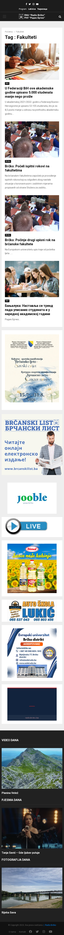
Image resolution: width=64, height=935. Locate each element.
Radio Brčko (50, 925)
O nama (12, 932)
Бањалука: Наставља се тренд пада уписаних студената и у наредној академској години (29, 310)
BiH (7, 83)
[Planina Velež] (32, 768)
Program (23, 9)
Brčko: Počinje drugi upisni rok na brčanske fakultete (30, 242)
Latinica (32, 9)
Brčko (8, 161)
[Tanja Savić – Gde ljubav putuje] (32, 828)
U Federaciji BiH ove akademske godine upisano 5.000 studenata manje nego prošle (29, 92)
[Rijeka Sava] (32, 888)
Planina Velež (10, 793)
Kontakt (22, 932)
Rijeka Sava (9, 912)
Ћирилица (42, 9)
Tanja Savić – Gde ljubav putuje (21, 852)
